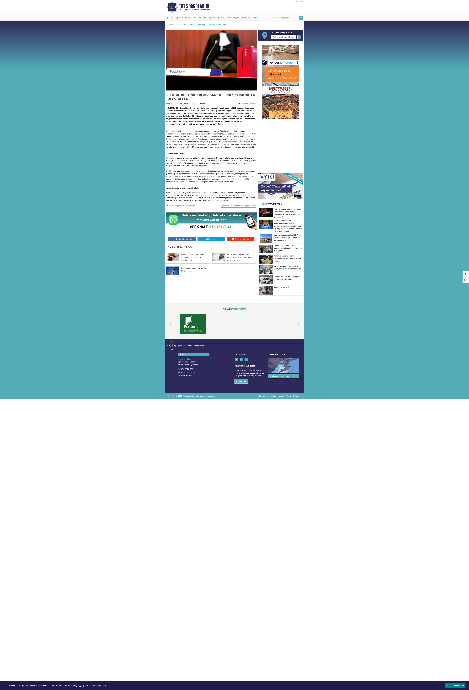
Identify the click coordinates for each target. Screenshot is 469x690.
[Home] (167, 18)
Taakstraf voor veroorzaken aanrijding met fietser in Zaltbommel (192, 257)
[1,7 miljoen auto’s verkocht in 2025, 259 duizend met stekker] (266, 269)
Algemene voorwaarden (267, 396)
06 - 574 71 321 (221, 226)
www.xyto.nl (186, 375)
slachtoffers (183, 206)
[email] (466, 280)
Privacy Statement (293, 396)
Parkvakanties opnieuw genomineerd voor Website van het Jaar (287, 258)
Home (170, 25)
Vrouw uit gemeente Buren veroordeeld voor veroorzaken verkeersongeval (239, 257)
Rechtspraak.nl (250, 103)
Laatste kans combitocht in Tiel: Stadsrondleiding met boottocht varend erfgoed (287, 237)
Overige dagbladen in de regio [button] (281, 376)
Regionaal (211, 18)
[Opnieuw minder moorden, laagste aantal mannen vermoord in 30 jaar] (266, 248)
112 (172, 18)
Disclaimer (281, 396)
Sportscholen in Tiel (282, 287)
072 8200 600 (187, 369)
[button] (168, 324)
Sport (229, 18)
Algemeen (179, 18)
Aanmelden (241, 381)
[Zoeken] (301, 18)
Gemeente (202, 18)
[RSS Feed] (246, 359)
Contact (255, 18)
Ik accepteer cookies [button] (455, 686)
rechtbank (173, 206)
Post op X (212, 239)
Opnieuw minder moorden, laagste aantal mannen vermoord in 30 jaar (288, 248)
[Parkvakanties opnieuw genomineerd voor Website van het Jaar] (266, 259)
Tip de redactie (242, 239)
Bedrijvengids (190, 18)
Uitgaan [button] (236, 18)
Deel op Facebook (184, 239)
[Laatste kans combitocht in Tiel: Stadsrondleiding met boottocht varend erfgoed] (266, 238)
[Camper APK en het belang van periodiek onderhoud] (266, 279)
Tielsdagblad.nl (194, 6)
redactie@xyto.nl (188, 372)
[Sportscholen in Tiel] (266, 290)
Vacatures (246, 18)
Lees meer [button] (101, 685)
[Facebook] (236, 359)
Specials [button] (220, 18)
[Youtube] (241, 359)
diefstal (192, 206)
